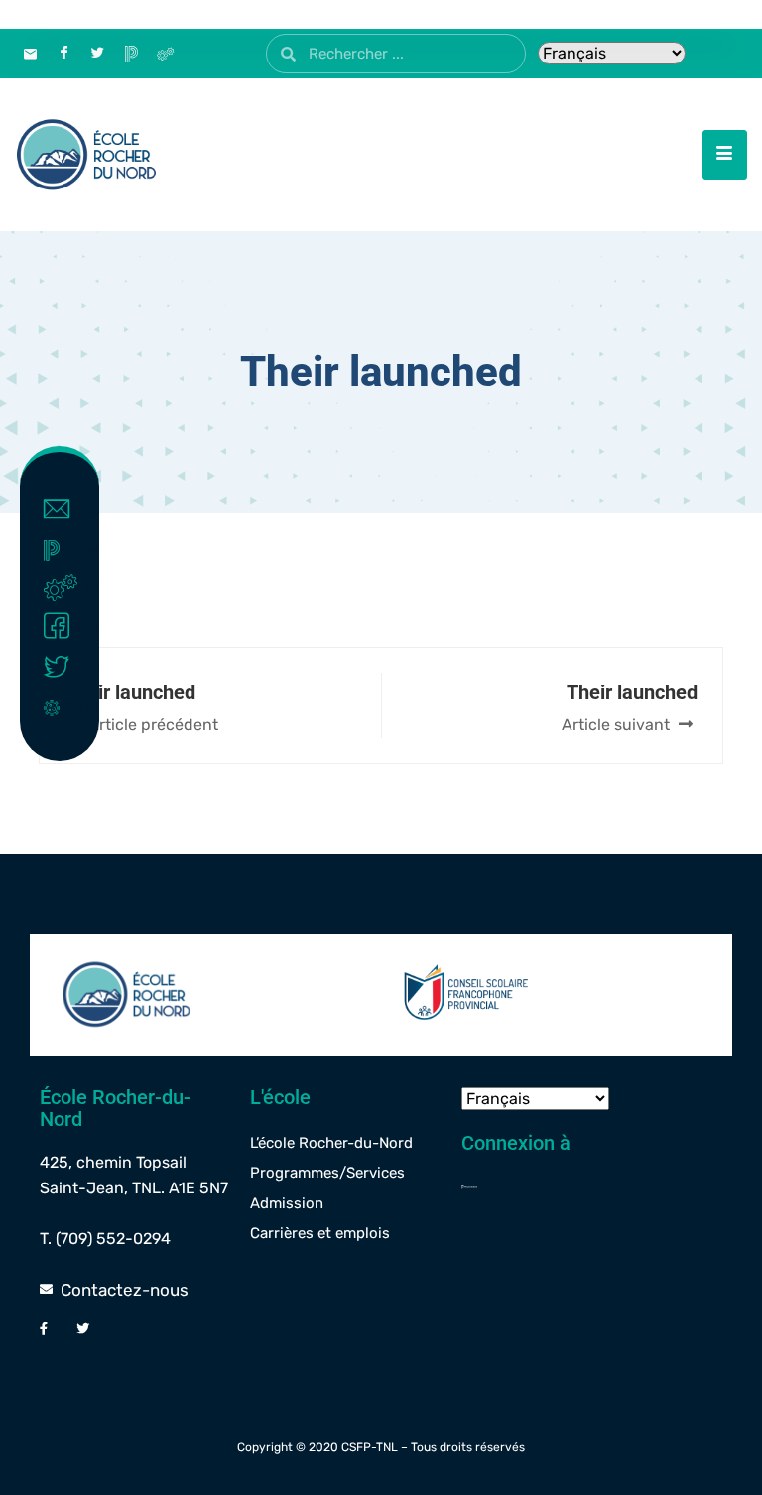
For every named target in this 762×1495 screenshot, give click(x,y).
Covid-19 (72, 706)
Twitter (79, 667)
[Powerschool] (560, 1186)
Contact (79, 509)
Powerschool (72, 549)
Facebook (79, 626)
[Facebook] (63, 54)
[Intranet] (165, 53)
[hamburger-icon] (724, 155)
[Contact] (30, 53)
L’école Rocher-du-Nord (331, 1143)
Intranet (83, 586)
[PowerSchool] (131, 53)
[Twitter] (97, 54)
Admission (286, 1203)
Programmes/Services (327, 1173)
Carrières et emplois (320, 1233)
